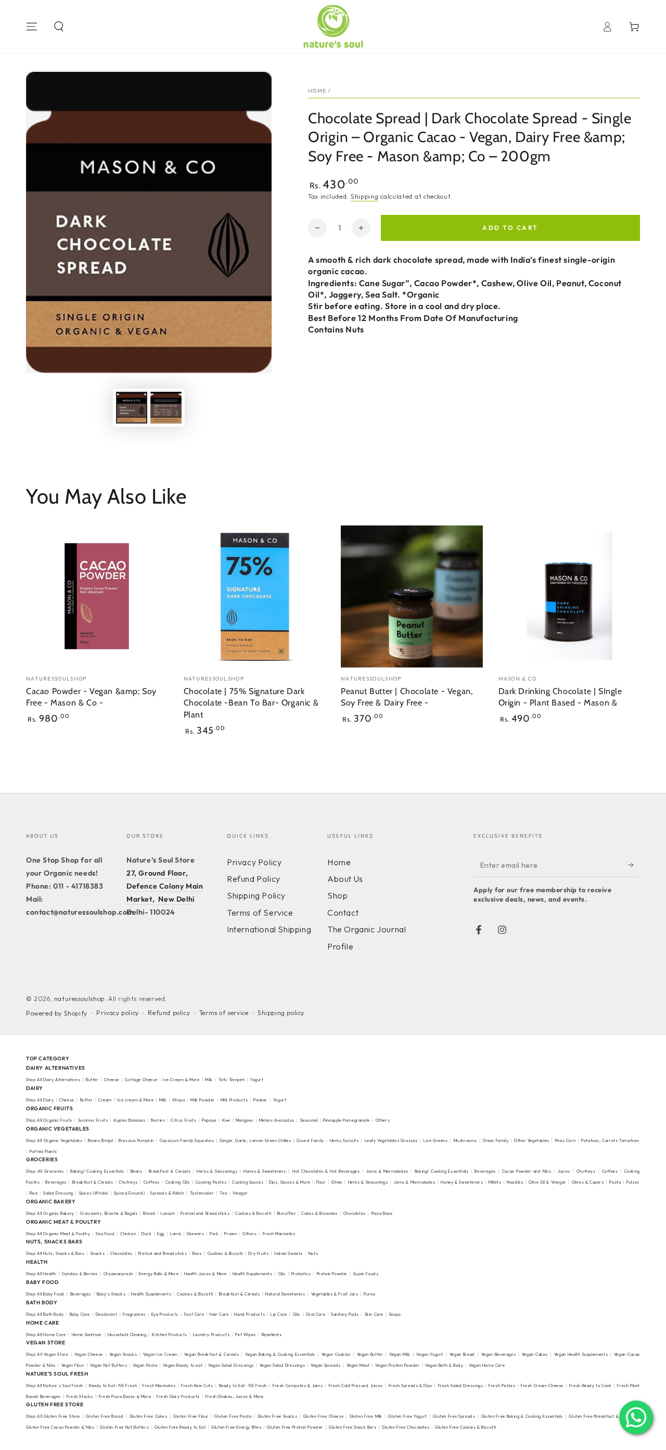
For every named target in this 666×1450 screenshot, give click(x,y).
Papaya (209, 1120)
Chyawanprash (118, 1273)
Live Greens (436, 1140)
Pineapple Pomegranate (346, 1120)
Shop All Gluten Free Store (53, 1416)
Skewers (195, 1233)
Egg (160, 1233)
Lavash (168, 1213)
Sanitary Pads (345, 1314)
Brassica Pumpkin (136, 1140)
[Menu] (31, 26)
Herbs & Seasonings (217, 1171)
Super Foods (366, 1273)
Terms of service (224, 1013)
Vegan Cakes (535, 1354)
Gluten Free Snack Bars (352, 1427)
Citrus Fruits (183, 1120)
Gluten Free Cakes (149, 1416)
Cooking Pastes (211, 1182)
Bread (149, 1213)
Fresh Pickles (502, 1385)
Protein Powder (332, 1273)
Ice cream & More (136, 1099)
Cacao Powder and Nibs (526, 1171)
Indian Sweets (288, 1253)
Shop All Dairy (40, 1099)
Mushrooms (465, 1140)
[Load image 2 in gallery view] (166, 408)
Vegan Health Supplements (581, 1354)
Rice (33, 1193)
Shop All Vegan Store (47, 1354)
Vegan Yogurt (429, 1354)
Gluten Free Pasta (232, 1416)
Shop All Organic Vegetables (54, 1140)
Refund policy (169, 1013)
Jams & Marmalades (387, 1171)
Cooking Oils (177, 1182)
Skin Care (374, 1314)
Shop (337, 895)
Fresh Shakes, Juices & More (235, 1396)
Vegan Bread (462, 1354)
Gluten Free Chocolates (405, 1427)
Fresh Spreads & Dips (410, 1385)
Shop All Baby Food (46, 1294)
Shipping (365, 196)
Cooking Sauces (247, 1182)
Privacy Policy (254, 862)
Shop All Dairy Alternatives (53, 1079)
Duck (146, 1233)
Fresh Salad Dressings (460, 1385)
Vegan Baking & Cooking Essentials (280, 1354)
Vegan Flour (73, 1365)
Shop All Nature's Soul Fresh (54, 1385)
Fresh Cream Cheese (542, 1385)
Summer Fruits (93, 1120)
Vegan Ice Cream (160, 1354)
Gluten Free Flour (191, 1416)
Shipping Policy (256, 895)
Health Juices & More (205, 1273)
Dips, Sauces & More (289, 1182)
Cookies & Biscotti (253, 1213)
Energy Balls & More (158, 1273)
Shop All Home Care (46, 1334)
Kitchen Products (169, 1334)
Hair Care (219, 1314)
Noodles (515, 1182)
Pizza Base (382, 1213)
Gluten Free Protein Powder (295, 1427)
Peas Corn (565, 1140)
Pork (214, 1233)
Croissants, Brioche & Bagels (109, 1213)
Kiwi (226, 1120)
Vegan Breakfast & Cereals (211, 1354)
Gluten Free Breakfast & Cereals (602, 1416)
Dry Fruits (258, 1253)
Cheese (112, 1079)
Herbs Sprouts (344, 1140)
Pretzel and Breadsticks (205, 1213)
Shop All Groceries (45, 1171)
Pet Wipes (245, 1334)
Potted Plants (43, 1151)
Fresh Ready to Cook (590, 1385)
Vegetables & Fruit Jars (334, 1294)
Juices (563, 1171)
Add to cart (510, 228)
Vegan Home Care (487, 1365)
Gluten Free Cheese (323, 1416)
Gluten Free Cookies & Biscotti (465, 1427)
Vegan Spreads (326, 1365)
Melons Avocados (276, 1120)
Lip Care (279, 1314)
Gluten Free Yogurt (407, 1416)
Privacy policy (117, 1013)
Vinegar (240, 1193)
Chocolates (354, 1213)
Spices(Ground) (129, 1193)
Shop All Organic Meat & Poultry (58, 1233)
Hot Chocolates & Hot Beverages (326, 1171)
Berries (158, 1120)
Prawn (230, 1233)
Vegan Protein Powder (397, 1365)
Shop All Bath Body (45, 1314)
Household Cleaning (127, 1334)
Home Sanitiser (87, 1334)
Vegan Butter (370, 1354)
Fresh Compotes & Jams (298, 1385)
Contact (342, 912)
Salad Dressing (58, 1193)
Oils (282, 1273)
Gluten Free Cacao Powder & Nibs (60, 1427)
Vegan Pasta (145, 1365)
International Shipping (269, 929)
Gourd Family (310, 1140)
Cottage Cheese (141, 1079)
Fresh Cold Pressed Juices (356, 1385)
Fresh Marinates (279, 1233)
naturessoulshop (79, 999)
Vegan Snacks (123, 1354)
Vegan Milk (399, 1354)
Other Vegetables (531, 1140)
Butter (93, 1079)
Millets (495, 1182)
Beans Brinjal (100, 1140)
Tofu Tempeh (232, 1079)
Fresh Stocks (80, 1396)
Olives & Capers (588, 1182)
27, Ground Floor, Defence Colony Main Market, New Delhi (164, 886)
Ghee (336, 1182)
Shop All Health (42, 1273)
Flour (321, 1182)
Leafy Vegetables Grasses (391, 1140)
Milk (209, 1079)
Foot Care (194, 1314)
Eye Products (164, 1314)
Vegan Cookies (336, 1354)
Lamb (175, 1233)
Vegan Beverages (498, 1354)
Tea (223, 1193)
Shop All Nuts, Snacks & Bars (55, 1253)
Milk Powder (202, 1099)
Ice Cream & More (182, 1079)
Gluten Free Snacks (277, 1416)
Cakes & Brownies (319, 1213)
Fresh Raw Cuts (197, 1385)
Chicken (128, 1233)
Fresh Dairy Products (178, 1396)
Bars (197, 1253)
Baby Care (80, 1314)
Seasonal (309, 1120)
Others (383, 1120)
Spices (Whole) (93, 1193)
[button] (58, 26)
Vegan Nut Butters (108, 1365)
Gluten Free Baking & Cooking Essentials (522, 1416)
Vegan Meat (358, 1365)
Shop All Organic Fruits (49, 1120)
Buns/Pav (286, 1213)
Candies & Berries (80, 1273)
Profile (340, 946)
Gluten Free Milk (366, 1416)
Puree (369, 1294)
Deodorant (106, 1314)
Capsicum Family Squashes (187, 1140)
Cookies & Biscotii (225, 1253)
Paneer (260, 1099)
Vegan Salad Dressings (231, 1365)
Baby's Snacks (111, 1294)
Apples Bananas (129, 1120)
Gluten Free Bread (104, 1416)
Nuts (313, 1253)
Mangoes (244, 1120)
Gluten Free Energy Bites (236, 1427)
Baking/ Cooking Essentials (97, 1171)
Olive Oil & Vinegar (547, 1182)
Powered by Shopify (56, 1013)
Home (317, 90)
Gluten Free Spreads (454, 1416)
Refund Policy (253, 879)
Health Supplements (253, 1273)
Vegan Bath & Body (444, 1365)
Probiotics (301, 1273)
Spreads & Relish (167, 1193)
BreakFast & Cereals (170, 1171)
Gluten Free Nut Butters (124, 1427)
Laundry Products (211, 1334)
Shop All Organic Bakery (50, 1213)
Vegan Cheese (88, 1354)
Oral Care (315, 1314)
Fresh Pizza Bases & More (125, 1396)
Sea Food (105, 1233)
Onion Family (495, 1140)
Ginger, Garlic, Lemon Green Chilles (255, 1140)
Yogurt (257, 1079)
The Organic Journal (366, 929)
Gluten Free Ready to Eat (180, 1427)
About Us (345, 879)
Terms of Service (260, 912)
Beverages (485, 1171)
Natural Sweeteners (285, 1294)
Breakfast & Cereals (92, 1182)
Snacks (98, 1253)
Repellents (272, 1334)
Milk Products (234, 1099)
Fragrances (134, 1314)
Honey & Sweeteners (265, 1171)
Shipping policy (281, 1013)
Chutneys (586, 1171)
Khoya (179, 1099)
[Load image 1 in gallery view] (131, 408)
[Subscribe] (634, 865)
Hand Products (249, 1314)
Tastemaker (202, 1193)
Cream (105, 1099)
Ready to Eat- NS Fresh (113, 1385)
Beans (137, 1171)
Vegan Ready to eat (182, 1365)
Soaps (395, 1314)
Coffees (610, 1171)
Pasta (615, 1182)
